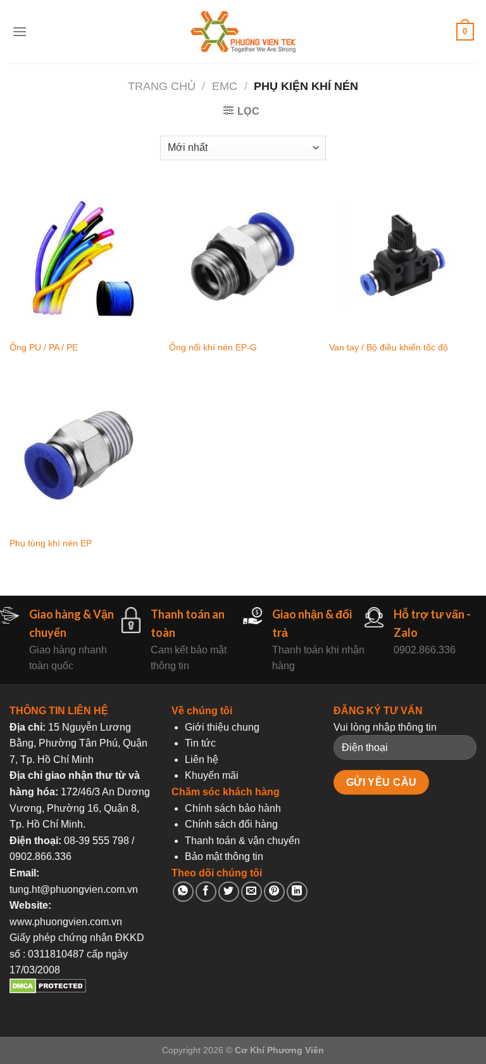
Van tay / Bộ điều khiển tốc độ (388, 347)
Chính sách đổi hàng (231, 824)
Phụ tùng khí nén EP (50, 543)
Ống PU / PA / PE (43, 347)
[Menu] (19, 31)
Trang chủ (162, 86)
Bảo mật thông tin (224, 856)
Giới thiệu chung (222, 727)
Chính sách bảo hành (233, 808)
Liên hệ (201, 759)
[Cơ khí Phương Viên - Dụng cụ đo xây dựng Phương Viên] (243, 32)
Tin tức (200, 743)
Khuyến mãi (212, 775)
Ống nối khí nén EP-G (213, 347)
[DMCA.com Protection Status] (47, 990)
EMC (224, 86)
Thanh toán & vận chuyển (242, 840)
